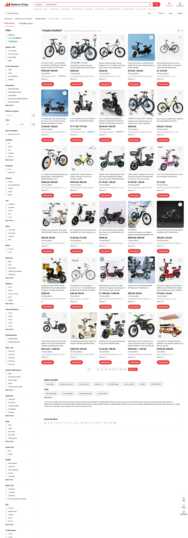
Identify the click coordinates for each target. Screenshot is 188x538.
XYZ (114, 423)
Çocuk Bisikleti (89, 9)
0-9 (45, 423)
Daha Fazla (48, 397)
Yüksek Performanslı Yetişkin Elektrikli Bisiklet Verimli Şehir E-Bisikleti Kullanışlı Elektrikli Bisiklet (141, 65)
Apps (170, 13)
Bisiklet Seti (98, 384)
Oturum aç (180, 6)
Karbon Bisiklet (129, 384)
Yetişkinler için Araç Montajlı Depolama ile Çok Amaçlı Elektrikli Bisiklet (112, 342)
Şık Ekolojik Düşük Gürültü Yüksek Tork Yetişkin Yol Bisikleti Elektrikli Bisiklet (83, 342)
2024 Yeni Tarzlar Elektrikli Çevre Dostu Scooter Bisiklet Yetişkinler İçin (170, 175)
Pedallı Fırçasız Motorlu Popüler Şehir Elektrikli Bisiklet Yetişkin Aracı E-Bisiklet (54, 231)
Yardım (161, 13)
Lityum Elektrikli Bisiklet (113, 9)
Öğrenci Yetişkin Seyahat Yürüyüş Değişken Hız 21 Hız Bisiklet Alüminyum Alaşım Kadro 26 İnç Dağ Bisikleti (112, 65)
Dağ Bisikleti (50, 384)
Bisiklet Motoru (84, 384)
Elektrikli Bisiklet (54, 9)
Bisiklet (46, 9)
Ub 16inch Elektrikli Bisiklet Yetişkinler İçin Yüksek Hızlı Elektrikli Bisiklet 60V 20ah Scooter (111, 232)
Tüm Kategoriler (12, 13)
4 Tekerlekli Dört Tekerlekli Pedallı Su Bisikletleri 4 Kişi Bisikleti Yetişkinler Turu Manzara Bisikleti (170, 343)
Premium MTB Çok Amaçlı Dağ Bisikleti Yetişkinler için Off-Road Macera (170, 231)
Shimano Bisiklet (141, 9)
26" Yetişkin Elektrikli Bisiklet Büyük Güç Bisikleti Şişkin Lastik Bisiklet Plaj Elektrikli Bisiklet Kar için (54, 176)
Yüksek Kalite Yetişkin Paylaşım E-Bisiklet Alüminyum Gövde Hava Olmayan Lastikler (81, 176)
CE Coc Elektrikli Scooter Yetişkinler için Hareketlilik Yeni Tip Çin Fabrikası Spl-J (83, 231)
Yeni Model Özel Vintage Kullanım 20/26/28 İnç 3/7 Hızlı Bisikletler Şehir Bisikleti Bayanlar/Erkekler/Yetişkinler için (83, 287)
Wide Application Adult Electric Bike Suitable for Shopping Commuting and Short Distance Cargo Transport (112, 287)
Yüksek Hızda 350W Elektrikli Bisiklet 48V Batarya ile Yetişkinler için (140, 286)
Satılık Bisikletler (65, 9)
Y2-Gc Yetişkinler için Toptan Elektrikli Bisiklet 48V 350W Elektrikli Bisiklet (82, 120)
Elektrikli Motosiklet (77, 9)
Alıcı (149, 13)
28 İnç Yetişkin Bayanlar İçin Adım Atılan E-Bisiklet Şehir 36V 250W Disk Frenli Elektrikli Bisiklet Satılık (169, 65)
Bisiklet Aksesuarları (66, 384)
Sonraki (132, 369)
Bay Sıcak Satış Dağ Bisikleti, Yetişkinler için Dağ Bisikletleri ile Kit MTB (170, 120)
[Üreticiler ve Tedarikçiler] (16, 4)
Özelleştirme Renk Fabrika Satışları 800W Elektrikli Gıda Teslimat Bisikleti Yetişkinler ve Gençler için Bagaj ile (53, 287)
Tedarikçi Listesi (26, 23)
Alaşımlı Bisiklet (99, 9)
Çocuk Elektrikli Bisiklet (128, 9)
